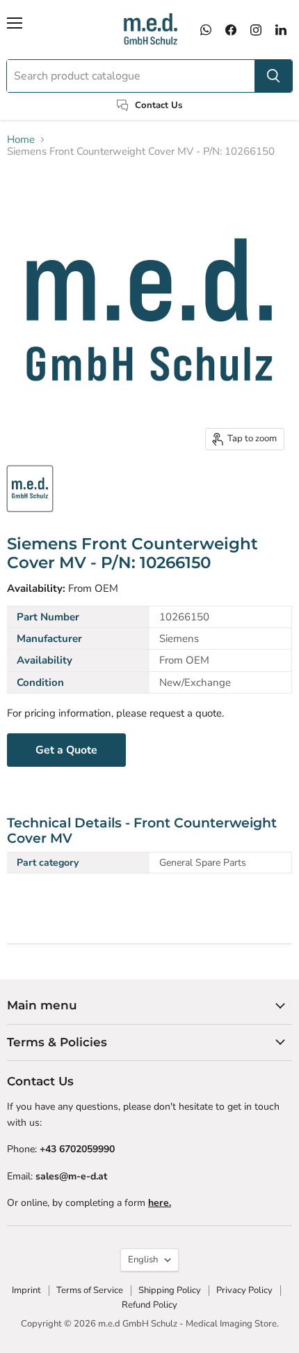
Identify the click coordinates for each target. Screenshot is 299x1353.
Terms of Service (89, 1290)
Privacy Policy (244, 1290)
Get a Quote (66, 750)
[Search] (273, 76)
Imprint (26, 1290)
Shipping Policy (169, 1290)
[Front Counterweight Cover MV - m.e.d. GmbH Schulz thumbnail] (30, 488)
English (143, 1259)
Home (21, 140)
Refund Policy (149, 1305)
